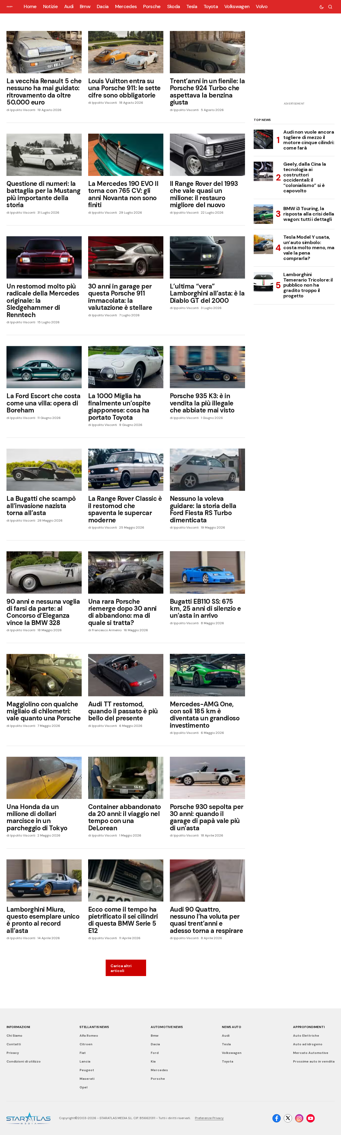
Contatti (13, 1044)
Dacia (155, 1044)
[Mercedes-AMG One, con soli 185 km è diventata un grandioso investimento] (207, 675)
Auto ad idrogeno (307, 1044)
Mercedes (159, 1070)
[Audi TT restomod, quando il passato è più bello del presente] (125, 675)
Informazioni (18, 1027)
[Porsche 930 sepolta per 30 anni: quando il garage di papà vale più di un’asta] (207, 778)
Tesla (226, 1044)
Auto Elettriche (306, 1035)
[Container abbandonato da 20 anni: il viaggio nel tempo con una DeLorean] (125, 778)
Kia (153, 1061)
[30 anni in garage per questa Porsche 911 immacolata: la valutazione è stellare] (125, 257)
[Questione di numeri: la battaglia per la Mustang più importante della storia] (44, 155)
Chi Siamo (14, 1035)
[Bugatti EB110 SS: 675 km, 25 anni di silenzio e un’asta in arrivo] (207, 572)
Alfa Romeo (89, 1035)
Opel (83, 1087)
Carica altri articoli (121, 968)
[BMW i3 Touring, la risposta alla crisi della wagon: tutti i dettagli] (263, 214)
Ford (155, 1053)
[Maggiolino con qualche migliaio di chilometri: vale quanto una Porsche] (44, 675)
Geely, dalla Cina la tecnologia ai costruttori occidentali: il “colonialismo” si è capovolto (304, 178)
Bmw (155, 1035)
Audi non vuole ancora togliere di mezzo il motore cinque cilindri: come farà (308, 140)
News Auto (231, 1027)
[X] (288, 1118)
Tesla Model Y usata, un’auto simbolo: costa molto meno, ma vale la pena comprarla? (309, 248)
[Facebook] (276, 1118)
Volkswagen (232, 1053)
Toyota (227, 1061)
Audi (225, 1035)
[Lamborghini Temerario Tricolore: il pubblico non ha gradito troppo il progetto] (263, 281)
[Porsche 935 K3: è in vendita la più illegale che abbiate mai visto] (207, 367)
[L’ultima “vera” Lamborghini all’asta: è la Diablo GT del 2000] (207, 257)
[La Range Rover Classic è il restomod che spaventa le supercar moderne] (125, 470)
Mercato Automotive (310, 1053)
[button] (321, 6)
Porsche (158, 1079)
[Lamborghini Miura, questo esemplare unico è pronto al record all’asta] (44, 880)
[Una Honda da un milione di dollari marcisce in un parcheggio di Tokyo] (44, 778)
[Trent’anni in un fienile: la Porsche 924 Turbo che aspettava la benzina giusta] (207, 52)
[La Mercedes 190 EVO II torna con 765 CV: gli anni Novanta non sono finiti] (125, 155)
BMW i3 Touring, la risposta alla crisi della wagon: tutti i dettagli (308, 214)
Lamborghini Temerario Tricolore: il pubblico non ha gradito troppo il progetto (308, 285)
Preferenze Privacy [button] (209, 1118)
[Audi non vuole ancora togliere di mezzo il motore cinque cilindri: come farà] (263, 139)
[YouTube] (310, 1118)
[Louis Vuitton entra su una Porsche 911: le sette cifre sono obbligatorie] (125, 52)
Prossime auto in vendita (314, 1061)
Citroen (86, 1044)
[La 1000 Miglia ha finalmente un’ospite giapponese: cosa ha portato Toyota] (125, 367)
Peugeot (87, 1070)
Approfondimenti (308, 1027)
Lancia (85, 1061)
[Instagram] (299, 1118)
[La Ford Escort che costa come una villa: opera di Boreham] (44, 367)
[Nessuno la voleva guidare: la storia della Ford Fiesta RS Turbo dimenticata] (207, 470)
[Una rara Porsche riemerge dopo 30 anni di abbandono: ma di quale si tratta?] (125, 572)
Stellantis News (94, 1027)
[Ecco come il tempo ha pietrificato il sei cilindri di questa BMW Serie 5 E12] (125, 880)
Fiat (83, 1053)
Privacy (12, 1053)
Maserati (87, 1079)
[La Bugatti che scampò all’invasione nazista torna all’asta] (44, 470)
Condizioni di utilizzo (23, 1061)
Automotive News (166, 1027)
